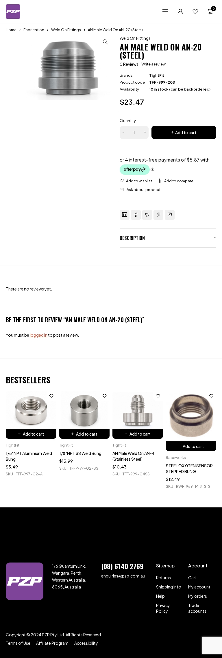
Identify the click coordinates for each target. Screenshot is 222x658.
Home (11, 29)
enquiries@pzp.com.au (123, 575)
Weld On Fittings (66, 29)
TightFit (156, 75)
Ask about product (143, 189)
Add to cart (185, 132)
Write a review (153, 64)
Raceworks (176, 457)
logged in (38, 335)
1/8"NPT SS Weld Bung (80, 453)
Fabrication (33, 29)
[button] (105, 42)
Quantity (128, 120)
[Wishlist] (195, 11)
